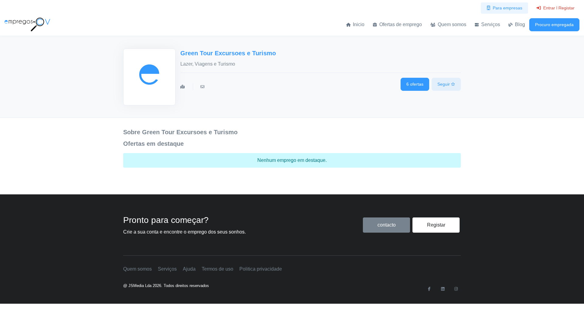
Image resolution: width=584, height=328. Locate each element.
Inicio (358, 24)
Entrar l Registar (559, 7)
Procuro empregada (554, 24)
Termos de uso (217, 269)
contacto (386, 224)
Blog (519, 24)
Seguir (444, 84)
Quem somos (451, 24)
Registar (436, 224)
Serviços (490, 24)
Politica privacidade (260, 269)
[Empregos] (27, 24)
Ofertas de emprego (400, 24)
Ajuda (189, 269)
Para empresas (507, 7)
